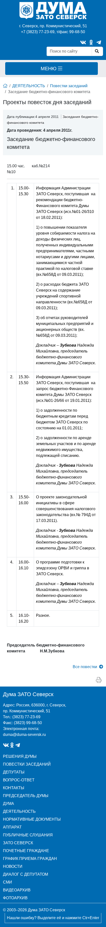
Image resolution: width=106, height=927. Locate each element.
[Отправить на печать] (98, 680)
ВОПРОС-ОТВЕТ (19, 780)
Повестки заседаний (69, 86)
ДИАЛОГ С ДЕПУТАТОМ (25, 874)
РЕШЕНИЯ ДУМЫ (19, 756)
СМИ (7, 882)
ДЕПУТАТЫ (13, 772)
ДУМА (8, 803)
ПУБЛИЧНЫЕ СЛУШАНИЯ (28, 835)
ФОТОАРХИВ (15, 898)
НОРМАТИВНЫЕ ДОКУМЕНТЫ (32, 819)
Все (85, 667)
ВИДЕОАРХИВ (17, 890)
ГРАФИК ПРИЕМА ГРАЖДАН (30, 859)
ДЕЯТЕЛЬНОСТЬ (28, 86)
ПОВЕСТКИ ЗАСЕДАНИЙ (27, 764)
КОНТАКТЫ (13, 788)
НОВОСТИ (12, 866)
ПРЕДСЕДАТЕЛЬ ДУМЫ (25, 796)
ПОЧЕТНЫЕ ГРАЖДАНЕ (26, 851)
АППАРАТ (12, 827)
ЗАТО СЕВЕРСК (18, 843)
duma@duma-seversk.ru (24, 734)
